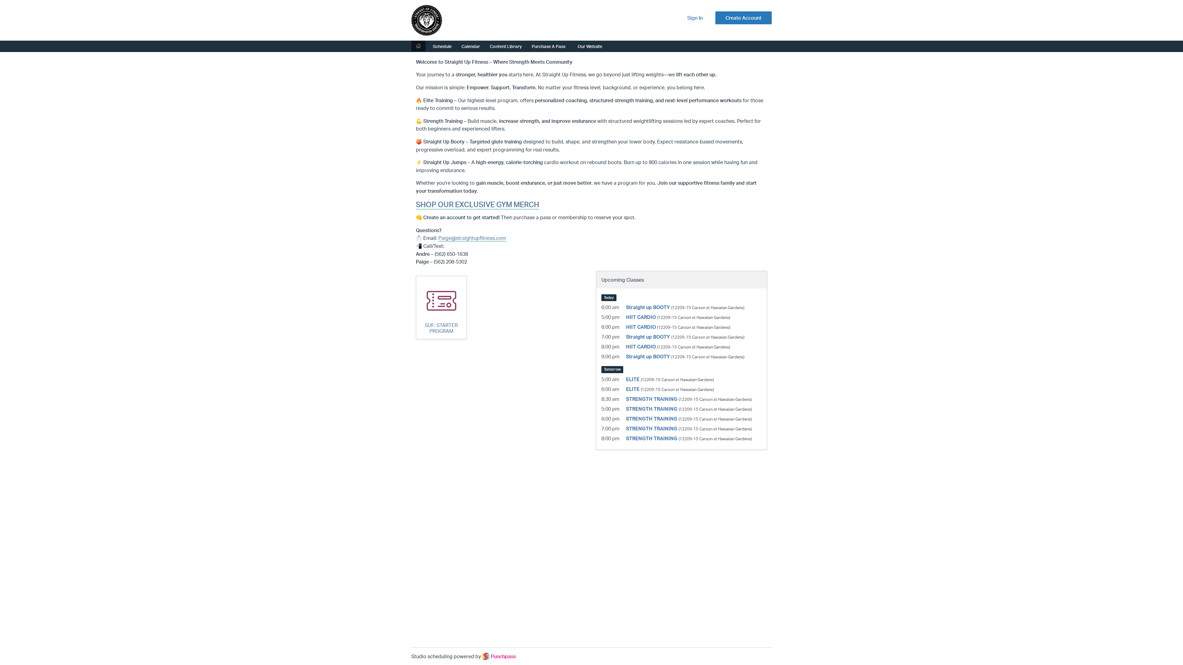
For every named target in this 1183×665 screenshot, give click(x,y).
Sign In (695, 18)
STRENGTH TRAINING (651, 399)
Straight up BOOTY (648, 307)
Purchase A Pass (548, 46)
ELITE (633, 379)
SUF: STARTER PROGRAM (441, 328)
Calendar (470, 46)
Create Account (744, 18)
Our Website (590, 46)
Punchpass (503, 656)
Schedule (442, 46)
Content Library (506, 46)
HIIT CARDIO (641, 317)
